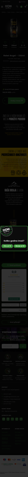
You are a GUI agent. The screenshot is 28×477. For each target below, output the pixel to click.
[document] (14, 238)
